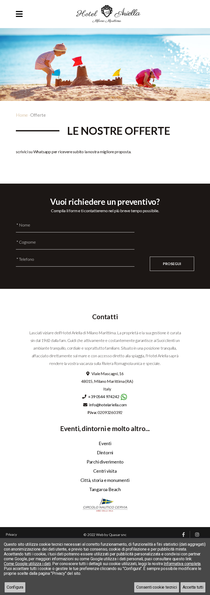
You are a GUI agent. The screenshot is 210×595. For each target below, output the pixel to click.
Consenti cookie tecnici (156, 587)
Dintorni (105, 452)
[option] (105, 64)
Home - (23, 115)
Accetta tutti (193, 587)
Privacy (11, 534)
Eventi (105, 443)
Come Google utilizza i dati (27, 563)
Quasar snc (118, 534)
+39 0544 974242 (103, 396)
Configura (15, 587)
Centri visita (105, 471)
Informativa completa (182, 563)
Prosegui (172, 263)
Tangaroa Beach (105, 489)
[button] (19, 14)
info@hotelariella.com (108, 404)
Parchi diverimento (105, 462)
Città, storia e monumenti (104, 480)
